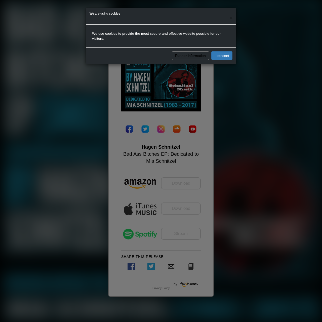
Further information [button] (190, 56)
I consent (222, 56)
